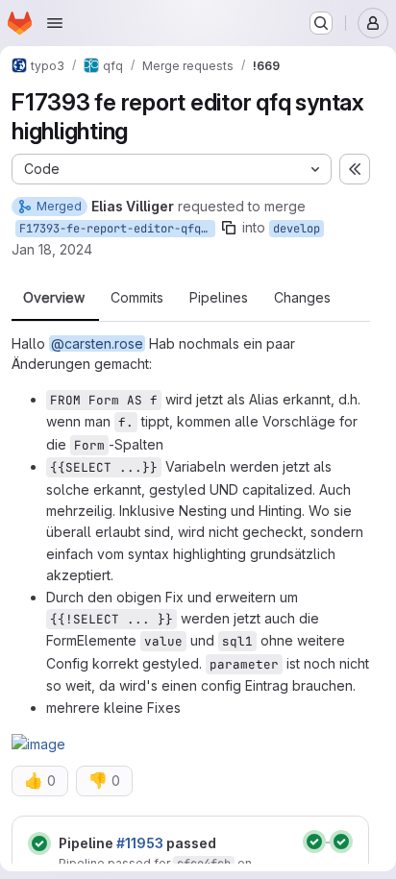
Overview (54, 297)
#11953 (139, 843)
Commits (137, 297)
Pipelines (218, 297)
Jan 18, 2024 (52, 249)
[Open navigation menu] (54, 23)
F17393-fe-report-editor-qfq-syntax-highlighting (117, 228)
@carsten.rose (97, 343)
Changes (302, 297)
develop (296, 228)
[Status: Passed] (39, 843)
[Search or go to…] (321, 23)
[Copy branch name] (228, 227)
